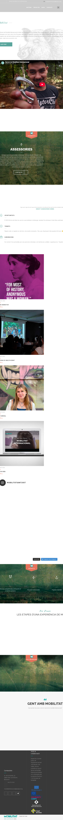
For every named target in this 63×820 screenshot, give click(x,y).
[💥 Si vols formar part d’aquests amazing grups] (45, 513)
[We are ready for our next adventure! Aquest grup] (57, 783)
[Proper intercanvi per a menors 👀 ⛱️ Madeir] (45, 531)
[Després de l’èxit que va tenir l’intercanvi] (52, 783)
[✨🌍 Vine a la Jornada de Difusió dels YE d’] (52, 781)
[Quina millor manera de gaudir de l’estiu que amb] (57, 781)
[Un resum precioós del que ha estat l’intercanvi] (45, 548)
